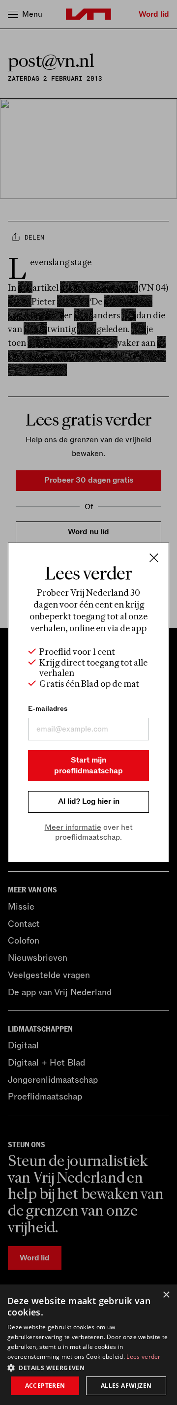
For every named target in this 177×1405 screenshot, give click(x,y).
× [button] (166, 1295)
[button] (88, 1367)
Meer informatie (73, 827)
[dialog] (88, 1344)
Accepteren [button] (45, 1385)
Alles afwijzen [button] (126, 1385)
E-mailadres (47, 708)
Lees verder (143, 1356)
